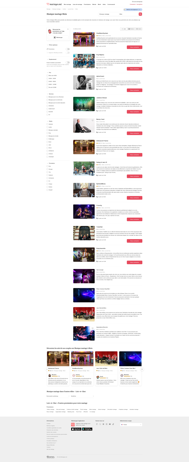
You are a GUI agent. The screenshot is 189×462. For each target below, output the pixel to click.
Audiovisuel (52, 108)
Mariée (94, 4)
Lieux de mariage (77, 4)
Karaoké (51, 111)
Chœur (50, 184)
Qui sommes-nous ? (51, 443)
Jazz (50, 145)
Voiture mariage (101, 409)
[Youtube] (110, 424)
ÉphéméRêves (101, 184)
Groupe (50, 169)
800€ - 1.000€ (52, 84)
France (125, 424)
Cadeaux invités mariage (72, 409)
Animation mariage (134, 409)
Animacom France (102, 141)
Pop (50, 133)
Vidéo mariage (92, 409)
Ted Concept (99, 270)
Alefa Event (100, 76)
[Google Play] (87, 430)
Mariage (49, 9)
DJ (49, 114)
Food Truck (78, 411)
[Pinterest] (103, 424)
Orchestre (51, 178)
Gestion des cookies (51, 432)
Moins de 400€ (53, 75)
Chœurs (51, 153)
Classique (51, 156)
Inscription (139, 4)
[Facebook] (97, 424)
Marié (99, 4)
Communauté (111, 4)
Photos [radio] (132, 29)
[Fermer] (68, 29)
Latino (50, 127)
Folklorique (51, 139)
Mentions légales (51, 425)
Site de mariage (50, 449)
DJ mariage (92, 411)
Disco (50, 148)
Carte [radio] (139, 29)
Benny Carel (100, 119)
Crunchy (99, 205)
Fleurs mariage (50, 411)
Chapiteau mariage (123, 409)
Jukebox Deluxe (101, 98)
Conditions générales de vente (54, 428)
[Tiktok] (113, 424)
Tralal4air (99, 227)
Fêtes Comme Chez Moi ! (103, 289)
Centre (64, 9)
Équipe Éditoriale (51, 445)
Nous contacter (134, 47)
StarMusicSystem (102, 33)
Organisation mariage (61, 411)
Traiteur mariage (50, 409)
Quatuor (51, 175)
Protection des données (52, 430)
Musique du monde (53, 136)
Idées (104, 4)
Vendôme (73, 396)
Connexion (133, 4)
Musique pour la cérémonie (55, 100)
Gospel (50, 190)
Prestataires (87, 4)
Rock (50, 142)
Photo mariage (83, 409)
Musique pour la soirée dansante (57, 103)
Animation (51, 106)
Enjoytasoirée (100, 248)
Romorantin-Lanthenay (52, 396)
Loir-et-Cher (71, 9)
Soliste (50, 187)
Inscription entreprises (52, 440)
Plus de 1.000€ (52, 87)
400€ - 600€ (52, 78)
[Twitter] (100, 424)
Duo (50, 166)
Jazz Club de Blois (101, 308)
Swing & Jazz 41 (101, 162)
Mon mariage (67, 4)
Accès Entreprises (137, 1)
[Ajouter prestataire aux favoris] (92, 34)
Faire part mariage (60, 409)
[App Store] (76, 430)
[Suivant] (142, 369)
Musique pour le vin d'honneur (56, 97)
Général (51, 124)
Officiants (85, 411)
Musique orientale (53, 130)
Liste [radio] (125, 29)
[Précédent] (47, 369)
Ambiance (51, 151)
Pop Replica (100, 55)
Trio (50, 172)
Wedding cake (71, 411)
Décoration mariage (112, 409)
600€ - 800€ (52, 81)
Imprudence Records (102, 327)
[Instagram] (106, 424)
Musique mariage (56, 9)
